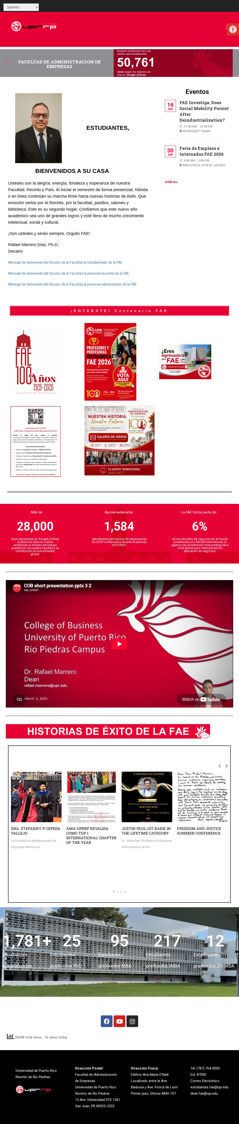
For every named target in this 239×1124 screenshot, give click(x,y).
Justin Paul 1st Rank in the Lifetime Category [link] (146, 830)
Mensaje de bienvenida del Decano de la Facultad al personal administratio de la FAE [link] (72, 284)
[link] (233, 29)
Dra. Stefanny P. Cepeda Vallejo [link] (35, 830)
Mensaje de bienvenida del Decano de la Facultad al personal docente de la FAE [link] (68, 273)
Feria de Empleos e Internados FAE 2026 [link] (201, 151)
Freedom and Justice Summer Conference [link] (199, 830)
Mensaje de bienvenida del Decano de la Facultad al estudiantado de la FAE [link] (65, 262)
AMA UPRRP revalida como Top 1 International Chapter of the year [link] (91, 835)
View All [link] (171, 182)
